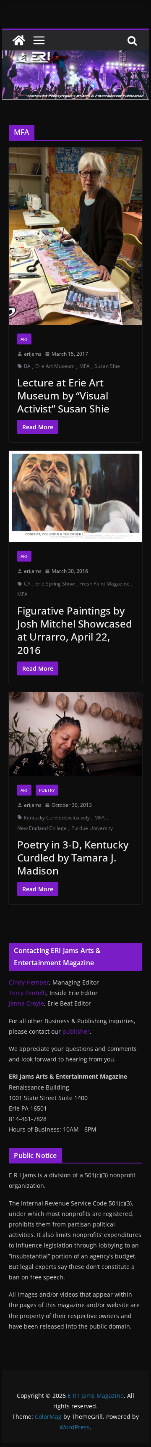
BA (27, 366)
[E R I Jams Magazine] (19, 40)
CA (27, 583)
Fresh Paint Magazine (104, 583)
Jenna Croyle (26, 1003)
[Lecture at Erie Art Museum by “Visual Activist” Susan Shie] (75, 236)
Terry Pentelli (27, 993)
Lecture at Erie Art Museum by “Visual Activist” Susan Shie (63, 395)
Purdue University (92, 828)
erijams (33, 353)
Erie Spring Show (55, 583)
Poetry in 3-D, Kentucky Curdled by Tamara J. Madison (72, 857)
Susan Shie (107, 366)
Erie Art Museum (55, 366)
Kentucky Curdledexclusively (57, 817)
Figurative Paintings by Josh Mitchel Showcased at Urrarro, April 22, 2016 (74, 630)
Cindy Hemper (29, 982)
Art (24, 339)
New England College (42, 828)
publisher (76, 1031)
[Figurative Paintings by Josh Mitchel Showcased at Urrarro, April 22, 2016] (75, 496)
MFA (84, 366)
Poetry (47, 790)
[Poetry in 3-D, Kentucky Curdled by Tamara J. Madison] (75, 734)
